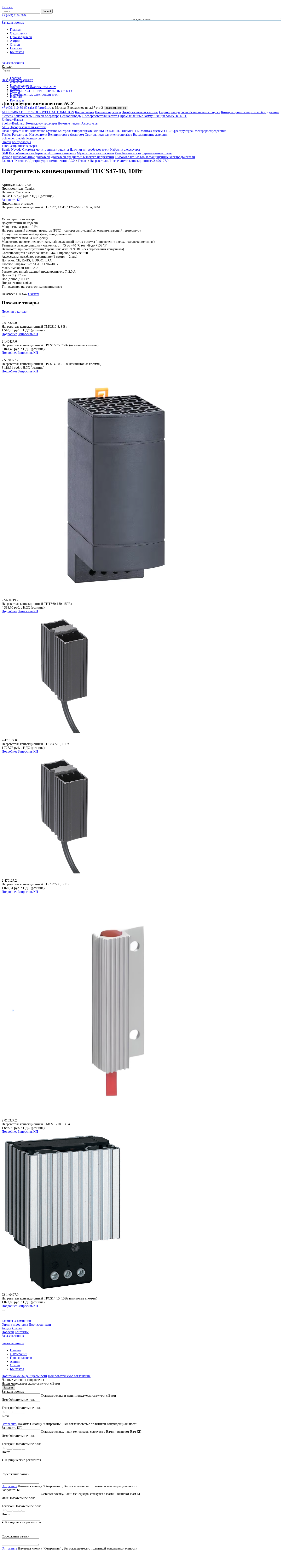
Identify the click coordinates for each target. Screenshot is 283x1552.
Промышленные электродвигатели (34, 94)
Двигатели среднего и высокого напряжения (82, 157)
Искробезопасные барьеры (28, 153)
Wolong (7, 157)
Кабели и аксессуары (125, 149)
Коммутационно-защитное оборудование (250, 112)
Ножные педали (69, 123)
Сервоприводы (169, 112)
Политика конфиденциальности (24, 1376)
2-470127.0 (160, 160)
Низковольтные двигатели (31, 157)
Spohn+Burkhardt (13, 123)
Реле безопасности (128, 153)
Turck (5, 146)
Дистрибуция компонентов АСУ (33, 87)
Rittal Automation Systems (39, 131)
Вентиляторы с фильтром (66, 134)
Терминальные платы (157, 153)
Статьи (15, 44)
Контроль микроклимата (75, 131)
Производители (21, 37)
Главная (15, 29)
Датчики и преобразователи (89, 149)
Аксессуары (89, 123)
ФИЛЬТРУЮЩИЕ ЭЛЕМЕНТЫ (116, 131)
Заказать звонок (13, 63)
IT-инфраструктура (179, 131)
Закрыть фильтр (22, 80)
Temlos (6, 134)
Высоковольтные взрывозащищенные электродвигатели (155, 157)
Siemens (7, 116)
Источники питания (61, 153)
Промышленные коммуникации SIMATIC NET (153, 116)
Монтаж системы (152, 131)
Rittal (5, 131)
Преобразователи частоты (140, 112)
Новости (16, 48)
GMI (5, 153)
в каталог (15, 311)
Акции (15, 41)
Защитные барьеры (23, 146)
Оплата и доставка (15, 1324)
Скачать (33, 294)
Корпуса (15, 131)
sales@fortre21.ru (39, 107)
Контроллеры (84, 112)
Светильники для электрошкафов (108, 134)
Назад (6, 80)
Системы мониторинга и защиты (45, 149)
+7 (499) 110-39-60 (14, 15)
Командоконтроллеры (41, 123)
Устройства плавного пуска (200, 112)
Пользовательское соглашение (69, 1376)
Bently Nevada (11, 149)
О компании (18, 33)
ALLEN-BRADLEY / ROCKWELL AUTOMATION (38, 112)
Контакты (17, 52)
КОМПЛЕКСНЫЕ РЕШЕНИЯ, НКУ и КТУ (41, 91)
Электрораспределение (210, 131)
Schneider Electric (13, 138)
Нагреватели (38, 134)
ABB (5, 127)
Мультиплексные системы (95, 153)
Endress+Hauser (12, 119)
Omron (6, 142)
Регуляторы (20, 134)
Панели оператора (108, 112)
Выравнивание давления (150, 134)
